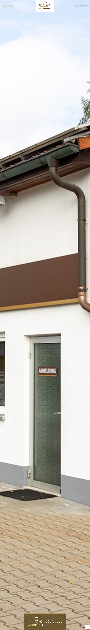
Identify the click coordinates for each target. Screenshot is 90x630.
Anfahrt (76, 5)
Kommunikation (84, 5)
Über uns (4, 5)
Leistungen (11, 5)
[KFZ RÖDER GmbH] (45, 6)
